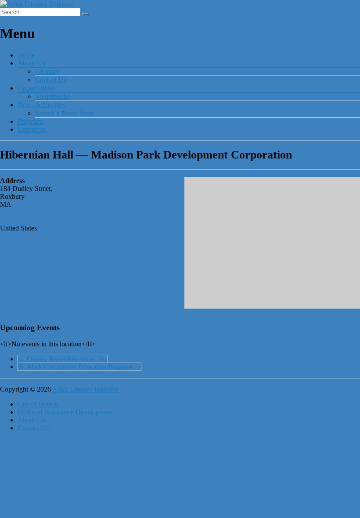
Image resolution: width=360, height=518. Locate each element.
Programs (31, 121)
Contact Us (50, 79)
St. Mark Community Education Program (79, 367)
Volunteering (53, 96)
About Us (31, 63)
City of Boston (38, 404)
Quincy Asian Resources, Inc (63, 359)
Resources (32, 129)
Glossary (47, 71)
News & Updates (41, 104)
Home (26, 55)
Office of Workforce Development (65, 412)
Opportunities (36, 88)
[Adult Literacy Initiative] (36, 3)
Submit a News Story (64, 113)
